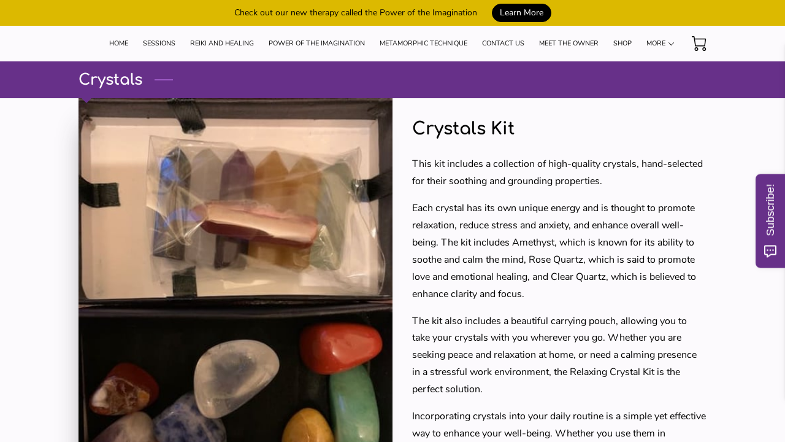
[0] (699, 43)
